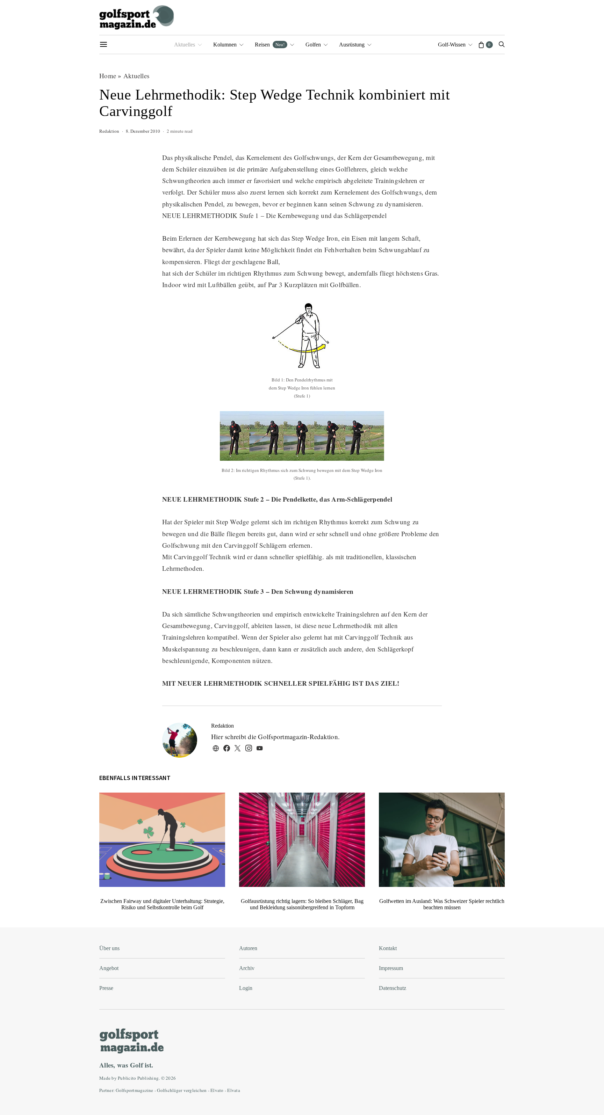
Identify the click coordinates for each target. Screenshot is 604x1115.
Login (245, 988)
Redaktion (109, 131)
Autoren (248, 948)
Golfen (313, 45)
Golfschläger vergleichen (182, 1090)
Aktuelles (184, 45)
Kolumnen (225, 45)
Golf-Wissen (452, 45)
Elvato (217, 1090)
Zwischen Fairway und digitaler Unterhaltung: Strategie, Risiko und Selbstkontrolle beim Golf (162, 904)
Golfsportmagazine (134, 1090)
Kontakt (388, 948)
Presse (106, 988)
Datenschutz (392, 988)
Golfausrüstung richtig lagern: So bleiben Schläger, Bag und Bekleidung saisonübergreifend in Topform (302, 904)
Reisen (270, 44)
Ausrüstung (352, 45)
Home (107, 75)
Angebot (108, 968)
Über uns (109, 948)
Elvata (233, 1090)
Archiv (246, 968)
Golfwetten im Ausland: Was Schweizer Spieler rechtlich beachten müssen (441, 904)
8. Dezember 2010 (143, 131)
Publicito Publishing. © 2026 (147, 1078)
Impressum (391, 968)
